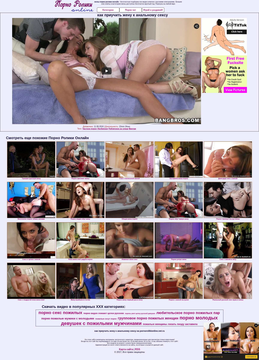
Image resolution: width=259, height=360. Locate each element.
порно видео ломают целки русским (103, 313)
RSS (137, 349)
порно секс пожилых (60, 312)
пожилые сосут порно (106, 319)
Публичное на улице (118, 129)
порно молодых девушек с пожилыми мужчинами (139, 320)
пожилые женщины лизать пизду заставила (170, 324)
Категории (108, 10)
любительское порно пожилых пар (188, 313)
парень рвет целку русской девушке (140, 313)
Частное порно (89, 129)
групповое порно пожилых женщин (148, 318)
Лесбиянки (102, 129)
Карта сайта (126, 349)
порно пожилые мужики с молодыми (67, 318)
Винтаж (132, 129)
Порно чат (130, 10)
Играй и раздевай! (153, 10)
